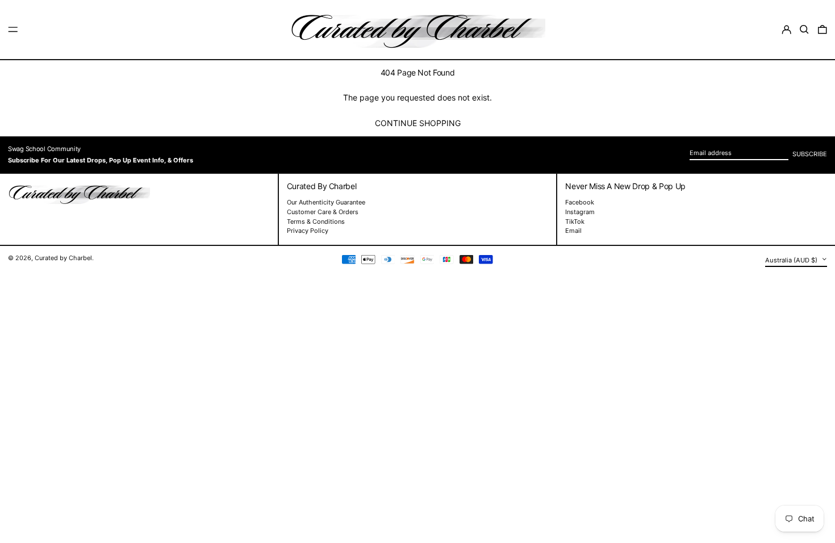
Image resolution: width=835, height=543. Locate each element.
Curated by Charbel (63, 258)
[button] (804, 29)
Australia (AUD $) (792, 260)
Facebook (579, 202)
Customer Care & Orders (322, 212)
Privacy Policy (307, 231)
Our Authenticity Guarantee (326, 202)
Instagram (580, 212)
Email (573, 231)
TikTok (574, 221)
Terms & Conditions (316, 221)
